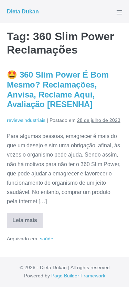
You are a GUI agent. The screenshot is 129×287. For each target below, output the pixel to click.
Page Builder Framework (78, 275)
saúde (46, 238)
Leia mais (27, 222)
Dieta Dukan (23, 11)
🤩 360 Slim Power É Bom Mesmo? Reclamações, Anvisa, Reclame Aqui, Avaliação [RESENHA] (58, 89)
